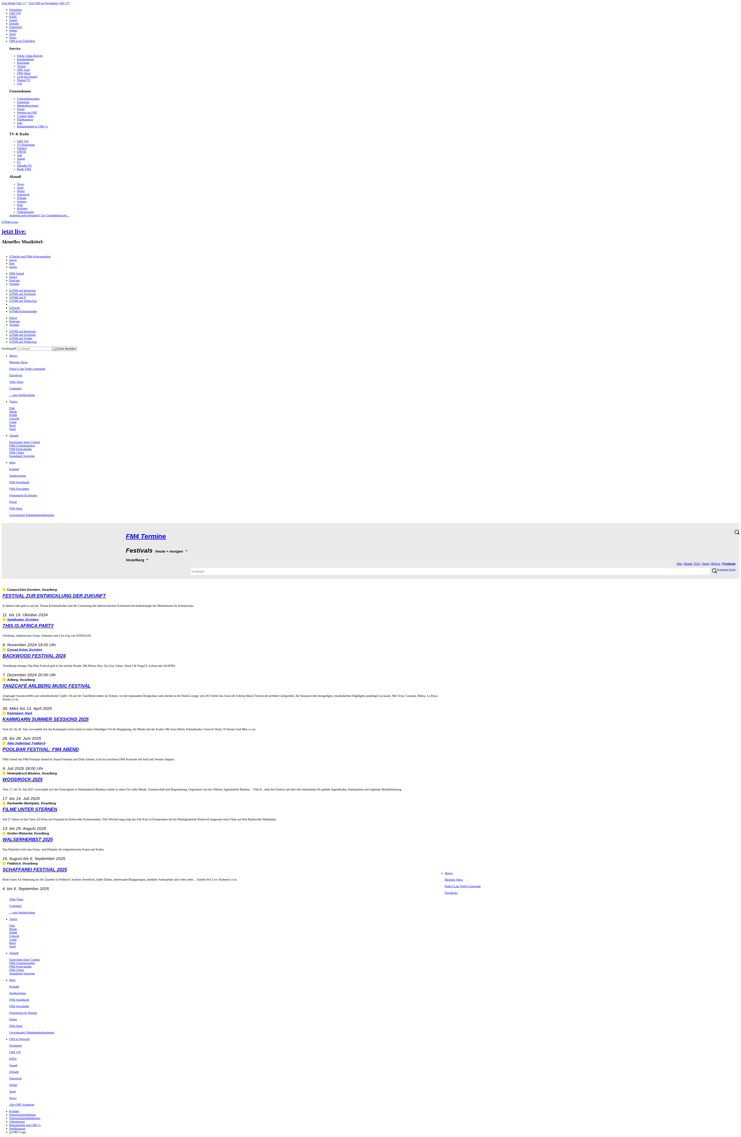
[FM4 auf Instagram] (22, 290)
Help (20, 205)
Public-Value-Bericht (29, 55)
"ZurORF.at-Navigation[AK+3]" (49, 3)
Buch (12, 425)
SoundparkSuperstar (22, 456)
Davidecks (15, 375)
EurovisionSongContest (24, 442)
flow (12, 263)
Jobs (19, 123)
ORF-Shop (23, 73)
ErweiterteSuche (726, 569)
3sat (19, 155)
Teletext (22, 148)
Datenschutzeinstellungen (24, 1118)
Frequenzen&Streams (23, 495)
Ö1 (19, 162)
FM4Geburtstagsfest (22, 445)
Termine (14, 284)
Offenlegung (17, 1121)
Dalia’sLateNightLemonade (27, 368)
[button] (30, 256)
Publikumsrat (25, 119)
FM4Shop (15, 508)
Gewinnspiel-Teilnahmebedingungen (31, 515)
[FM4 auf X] (17, 297)
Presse (21, 109)
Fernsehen (15, 9)
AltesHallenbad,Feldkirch (26, 743)
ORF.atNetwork (19, 1039)
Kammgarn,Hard (19, 713)
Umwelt (14, 418)
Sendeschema (17, 475)
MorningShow (18, 362)
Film (12, 408)
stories (13, 267)
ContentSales (25, 116)
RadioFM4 (24, 169)
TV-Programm (26, 144)
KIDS (13, 16)
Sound (13, 20)
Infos (12, 462)
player (13, 260)
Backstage (23, 62)
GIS (19, 83)
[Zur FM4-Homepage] (10, 222)
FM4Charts (16, 452)
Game (13, 422)
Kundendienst (25, 59)
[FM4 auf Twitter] (20, 338)
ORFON (15, 13)
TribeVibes (16, 382)
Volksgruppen (25, 212)
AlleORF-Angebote (21, 1104)
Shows (13, 355)
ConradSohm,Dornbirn (24, 649)
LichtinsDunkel (27, 76)
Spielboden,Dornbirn (23, 619)
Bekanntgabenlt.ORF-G (32, 126)
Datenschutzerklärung (22, 1114)
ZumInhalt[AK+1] (14, 3)
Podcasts (14, 280)
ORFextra (23, 69)
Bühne (715, 564)
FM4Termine (146, 536)
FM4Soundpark (19, 482)
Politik (13, 415)
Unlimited (15, 388)
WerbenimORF (27, 112)
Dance (13, 277)
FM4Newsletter (19, 488)
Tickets (21, 66)
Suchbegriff (9, 348)
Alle (679, 564)
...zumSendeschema (22, 395)
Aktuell (13, 435)
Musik (13, 411)
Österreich (15, 27)
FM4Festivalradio (20, 449)
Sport (12, 34)
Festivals (729, 564)
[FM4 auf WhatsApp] (23, 301)
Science (21, 201)
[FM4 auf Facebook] (22, 294)
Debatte (14, 23)
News (12, 37)
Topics (13, 401)
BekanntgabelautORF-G (25, 1125)
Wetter (13, 30)
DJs (697, 564)
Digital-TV (23, 80)
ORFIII (21, 151)
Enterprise (23, 102)
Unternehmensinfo (28, 98)
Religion (22, 208)
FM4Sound (16, 273)
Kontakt (14, 469)
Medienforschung (27, 105)
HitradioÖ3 (24, 165)
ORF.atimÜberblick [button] (22, 41)
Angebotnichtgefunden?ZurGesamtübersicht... (39, 215)
